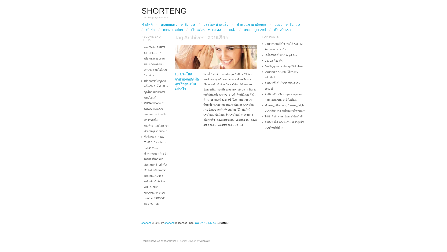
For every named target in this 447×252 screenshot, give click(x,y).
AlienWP (204, 241)
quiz (232, 29)
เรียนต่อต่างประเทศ (206, 29)
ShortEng (164, 10)
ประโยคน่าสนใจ (215, 24)
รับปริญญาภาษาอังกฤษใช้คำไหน (284, 66)
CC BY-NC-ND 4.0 (205, 223)
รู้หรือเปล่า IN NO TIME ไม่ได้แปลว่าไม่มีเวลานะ (155, 142)
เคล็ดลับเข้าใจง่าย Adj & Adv (281, 55)
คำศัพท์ (147, 24)
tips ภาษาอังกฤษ (287, 24)
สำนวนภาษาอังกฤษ (251, 24)
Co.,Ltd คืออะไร (274, 60)
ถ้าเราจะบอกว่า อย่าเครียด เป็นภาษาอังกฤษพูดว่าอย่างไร (156, 159)
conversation (173, 29)
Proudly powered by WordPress (158, 241)
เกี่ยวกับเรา (282, 29)
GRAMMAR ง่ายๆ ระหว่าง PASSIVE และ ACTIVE (154, 198)
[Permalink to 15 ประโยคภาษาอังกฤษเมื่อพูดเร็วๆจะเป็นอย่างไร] (216, 58)
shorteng (146, 223)
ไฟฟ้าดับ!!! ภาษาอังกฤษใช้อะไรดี (284, 116)
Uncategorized (255, 29)
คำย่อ (150, 29)
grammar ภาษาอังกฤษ (178, 24)
